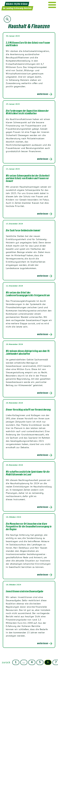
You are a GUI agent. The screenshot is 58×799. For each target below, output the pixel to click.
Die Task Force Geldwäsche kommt (23, 230)
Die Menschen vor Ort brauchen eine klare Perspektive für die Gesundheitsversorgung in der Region (29, 526)
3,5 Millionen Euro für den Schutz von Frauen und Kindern (28, 44)
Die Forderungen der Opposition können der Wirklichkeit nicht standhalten (27, 112)
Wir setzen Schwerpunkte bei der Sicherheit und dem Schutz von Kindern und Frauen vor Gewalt (28, 178)
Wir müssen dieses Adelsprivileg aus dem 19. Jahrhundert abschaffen (28, 352)
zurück (6, 662)
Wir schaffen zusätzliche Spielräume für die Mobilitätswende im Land (27, 473)
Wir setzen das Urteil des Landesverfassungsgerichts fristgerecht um (28, 294)
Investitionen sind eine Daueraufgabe (24, 591)
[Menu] (52, 5)
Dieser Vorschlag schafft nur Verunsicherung (28, 409)
